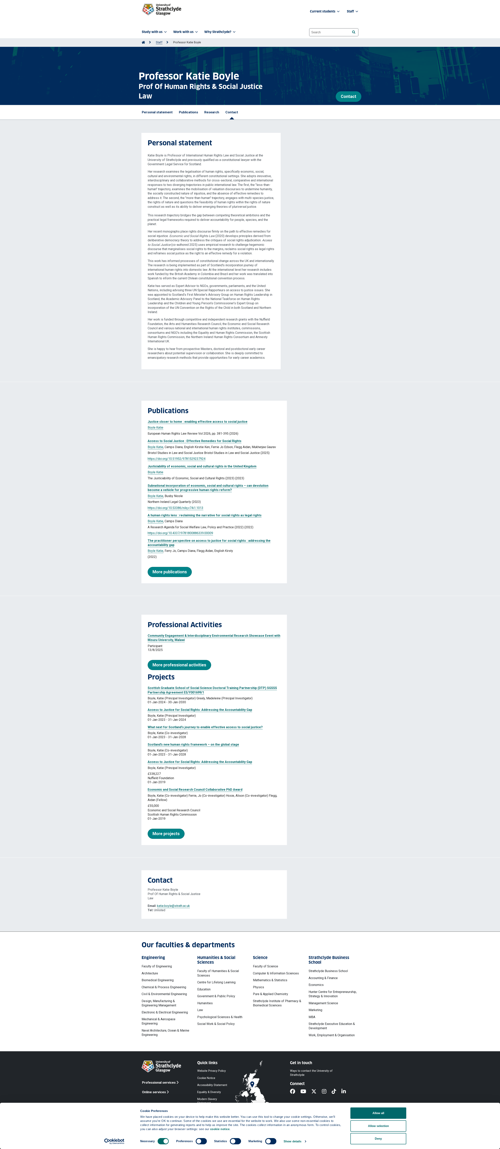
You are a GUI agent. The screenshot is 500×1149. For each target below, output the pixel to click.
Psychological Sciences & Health (219, 1017)
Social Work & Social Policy (216, 1024)
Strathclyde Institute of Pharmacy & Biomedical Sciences (277, 1003)
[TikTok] (336, 1092)
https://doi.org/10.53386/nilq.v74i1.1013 (175, 508)
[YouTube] (305, 1092)
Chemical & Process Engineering (164, 987)
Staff (159, 42)
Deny (378, 1138)
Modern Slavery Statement (207, 1101)
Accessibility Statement (212, 1085)
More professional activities (179, 664)
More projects (166, 833)
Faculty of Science (265, 966)
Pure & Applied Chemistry (270, 994)
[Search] (353, 32)
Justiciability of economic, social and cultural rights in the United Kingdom (202, 466)
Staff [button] (351, 11)
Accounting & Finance (323, 978)
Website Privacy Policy (211, 1071)
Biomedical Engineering (158, 980)
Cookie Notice (206, 1078)
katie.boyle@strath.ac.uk (173, 906)
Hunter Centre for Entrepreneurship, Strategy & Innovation (333, 994)
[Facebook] (295, 1092)
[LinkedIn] (346, 1092)
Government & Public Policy (216, 996)
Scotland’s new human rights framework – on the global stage (193, 744)
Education (204, 989)
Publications (188, 112)
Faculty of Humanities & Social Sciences (218, 973)
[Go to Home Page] (143, 42)
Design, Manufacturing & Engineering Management (159, 1003)
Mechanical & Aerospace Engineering (158, 1021)
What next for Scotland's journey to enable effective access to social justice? (205, 727)
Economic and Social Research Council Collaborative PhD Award (195, 789)
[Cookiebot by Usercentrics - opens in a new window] (114, 1141)
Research (211, 112)
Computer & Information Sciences (276, 973)
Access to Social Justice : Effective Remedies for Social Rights (194, 441)
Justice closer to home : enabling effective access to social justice (197, 422)
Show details (292, 1141)
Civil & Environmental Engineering (164, 994)
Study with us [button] (152, 32)
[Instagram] (327, 1092)
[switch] (201, 1141)
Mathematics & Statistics (270, 980)
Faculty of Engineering (157, 966)
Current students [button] (323, 11)
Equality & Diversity (209, 1092)
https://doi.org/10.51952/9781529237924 (176, 459)
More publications (170, 571)
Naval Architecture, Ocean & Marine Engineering (165, 1033)
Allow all (378, 1113)
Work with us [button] (183, 32)
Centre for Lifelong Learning (216, 982)
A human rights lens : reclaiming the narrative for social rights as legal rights (205, 515)
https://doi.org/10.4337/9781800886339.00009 (180, 533)
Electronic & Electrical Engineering (165, 1012)
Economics (316, 985)
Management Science (323, 1003)
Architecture (150, 973)
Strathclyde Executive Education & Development (332, 1026)
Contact (348, 96)
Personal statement (157, 112)
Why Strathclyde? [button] (217, 32)
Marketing (315, 1010)
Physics (258, 987)
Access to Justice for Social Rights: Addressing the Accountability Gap (200, 710)
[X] (316, 1092)
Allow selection (378, 1126)
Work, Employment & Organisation (332, 1035)
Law (200, 1010)
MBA (312, 1017)
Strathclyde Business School (328, 971)
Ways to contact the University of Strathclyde (311, 1072)
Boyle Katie (155, 427)
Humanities (205, 1003)
